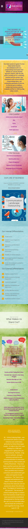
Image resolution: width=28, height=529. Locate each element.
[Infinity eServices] (14, 6)
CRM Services (14, 153)
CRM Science (14, 114)
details (15, 133)
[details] (14, 105)
